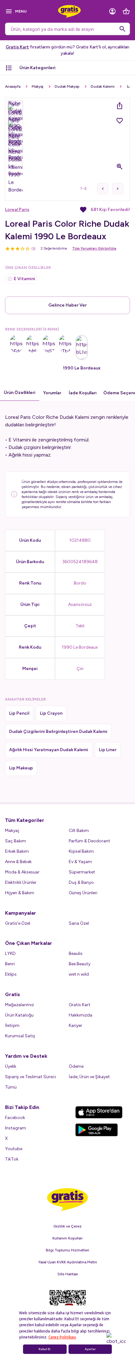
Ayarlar (90, 1349)
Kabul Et (45, 1349)
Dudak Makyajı (67, 86)
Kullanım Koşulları (67, 1238)
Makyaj (37, 86)
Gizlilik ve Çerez (67, 1226)
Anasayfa (12, 86)
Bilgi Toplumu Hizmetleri (67, 1250)
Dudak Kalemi (103, 86)
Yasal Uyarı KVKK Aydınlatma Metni (67, 1262)
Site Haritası (67, 1274)
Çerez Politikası (62, 1337)
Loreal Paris (17, 209)
